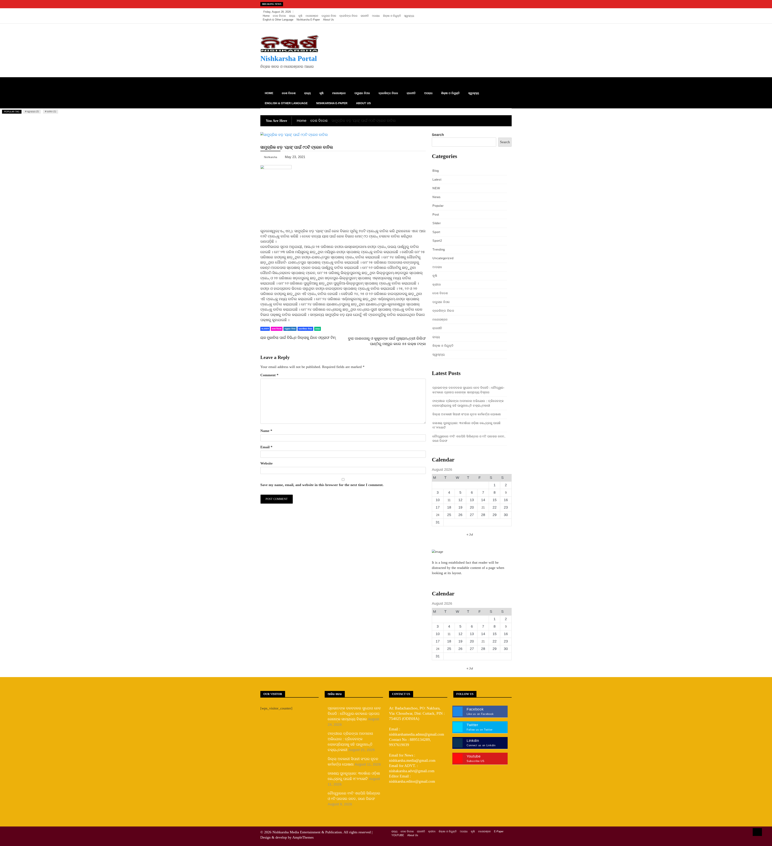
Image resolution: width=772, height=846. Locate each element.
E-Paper (498, 831)
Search (438, 135)
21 (483, 507)
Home (266, 15)
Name (266, 431)
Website (266, 463)
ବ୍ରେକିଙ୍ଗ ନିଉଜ (348, 15)
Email (266, 447)
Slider (265, 329)
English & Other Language (278, 19)
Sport (436, 232)
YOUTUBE (397, 835)
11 (449, 500)
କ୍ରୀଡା (436, 284)
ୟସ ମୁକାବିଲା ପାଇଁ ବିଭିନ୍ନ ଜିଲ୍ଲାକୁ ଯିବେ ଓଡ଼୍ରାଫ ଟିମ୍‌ (298, 338)
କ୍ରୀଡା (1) (51, 111)
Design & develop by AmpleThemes (287, 837)
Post (435, 214)
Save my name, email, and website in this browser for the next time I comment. (322, 485)
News (436, 197)
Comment (269, 375)
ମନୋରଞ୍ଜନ (312, 15)
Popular (437, 205)
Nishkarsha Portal (288, 58)
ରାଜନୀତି (365, 15)
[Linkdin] (507, 11)
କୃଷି (300, 15)
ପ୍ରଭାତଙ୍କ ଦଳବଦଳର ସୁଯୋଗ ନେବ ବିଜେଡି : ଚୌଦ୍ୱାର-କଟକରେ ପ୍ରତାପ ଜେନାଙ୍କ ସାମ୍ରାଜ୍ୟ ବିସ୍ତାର (354, 713)
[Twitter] (495, 11)
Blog (435, 170)
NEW (436, 188)
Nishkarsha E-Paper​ (308, 19)
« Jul (470, 534)
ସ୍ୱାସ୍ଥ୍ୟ (409, 15)
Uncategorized (442, 258)
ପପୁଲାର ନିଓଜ (328, 15)
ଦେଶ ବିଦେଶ (279, 15)
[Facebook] (489, 11)
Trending (438, 249)
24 (437, 515)
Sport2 (437, 240)
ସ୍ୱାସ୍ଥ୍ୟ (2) (33, 111)
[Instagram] (501, 11)
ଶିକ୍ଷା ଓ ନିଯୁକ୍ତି (392, 15)
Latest (436, 179)
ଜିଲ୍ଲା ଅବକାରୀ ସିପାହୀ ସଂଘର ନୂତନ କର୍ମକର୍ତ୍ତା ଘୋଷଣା (466, 414)
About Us (328, 19)
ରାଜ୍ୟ (292, 15)
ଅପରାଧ (376, 15)
